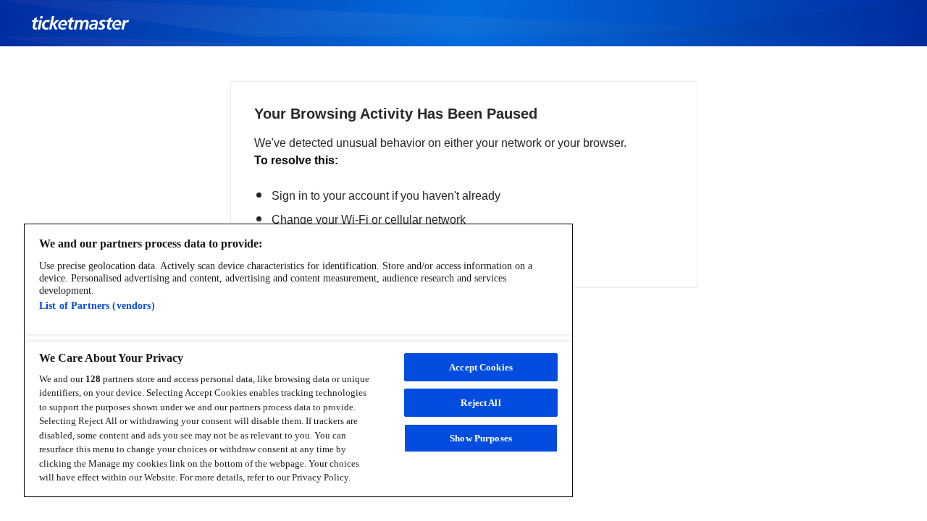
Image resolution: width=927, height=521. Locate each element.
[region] (298, 360)
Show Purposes (481, 438)
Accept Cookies (481, 367)
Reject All (480, 402)
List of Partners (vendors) (97, 306)
